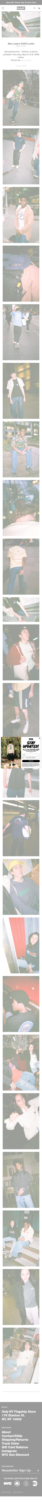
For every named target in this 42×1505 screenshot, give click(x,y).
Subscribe (31, 761)
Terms (33, 766)
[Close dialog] (39, 738)
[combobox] (24, 758)
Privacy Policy (29, 766)
